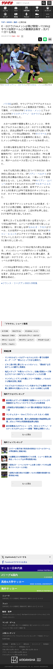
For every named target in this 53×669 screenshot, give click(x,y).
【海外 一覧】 (15, 36)
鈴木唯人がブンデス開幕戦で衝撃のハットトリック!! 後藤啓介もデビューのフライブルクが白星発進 (28, 401)
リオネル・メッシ (36, 85)
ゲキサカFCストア (8, 636)
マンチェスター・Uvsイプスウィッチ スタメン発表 (27, 414)
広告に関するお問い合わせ (10, 649)
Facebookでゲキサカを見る (15, 562)
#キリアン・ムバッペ (26, 340)
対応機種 (5, 644)
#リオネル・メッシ (31, 331)
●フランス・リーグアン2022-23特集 (19, 283)
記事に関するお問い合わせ (30, 649)
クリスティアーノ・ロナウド (14, 85)
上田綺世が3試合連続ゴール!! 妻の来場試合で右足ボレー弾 (28, 408)
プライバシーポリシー (9, 647)
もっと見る (26, 434)
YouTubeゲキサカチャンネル (11, 614)
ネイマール (41, 134)
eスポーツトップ (38, 625)
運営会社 (26, 644)
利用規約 (46, 644)
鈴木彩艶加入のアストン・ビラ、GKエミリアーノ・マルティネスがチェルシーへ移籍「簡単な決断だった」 (29, 427)
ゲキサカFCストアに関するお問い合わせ (14, 654)
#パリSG (5, 331)
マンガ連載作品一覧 (25, 625)
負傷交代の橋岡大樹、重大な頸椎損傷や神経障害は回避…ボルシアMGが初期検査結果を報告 (28, 420)
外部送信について (24, 647)
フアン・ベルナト (38, 174)
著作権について (15, 644)
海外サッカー (32, 598)
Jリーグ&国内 (14, 598)
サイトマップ (36, 644)
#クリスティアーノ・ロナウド (29, 335)
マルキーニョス (43, 184)
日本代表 (5, 598)
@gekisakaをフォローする (15, 557)
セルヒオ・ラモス (37, 227)
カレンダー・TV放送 (35, 636)
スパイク (40, 598)
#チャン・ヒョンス (8, 340)
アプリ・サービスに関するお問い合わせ (14, 652)
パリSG (7, 104)
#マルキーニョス (43, 340)
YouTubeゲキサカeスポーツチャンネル (33, 614)
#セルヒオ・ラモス (8, 335)
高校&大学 (23, 598)
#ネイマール (16, 331)
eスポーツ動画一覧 (19, 628)
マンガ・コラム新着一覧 (9, 625)
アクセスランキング (22, 636)
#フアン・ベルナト (8, 344)
